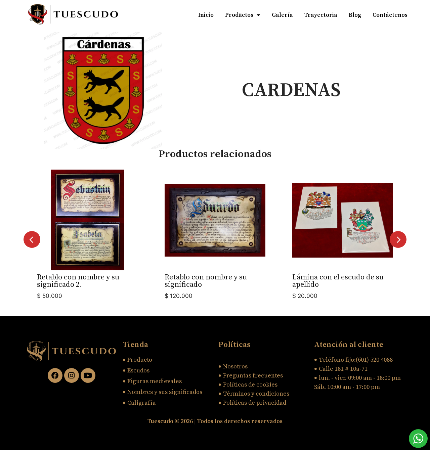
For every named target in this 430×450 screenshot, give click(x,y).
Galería (282, 15)
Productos (239, 15)
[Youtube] (88, 375)
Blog (355, 15)
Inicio (206, 15)
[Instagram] (71, 375)
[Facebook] (55, 375)
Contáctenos (390, 15)
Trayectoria (320, 15)
